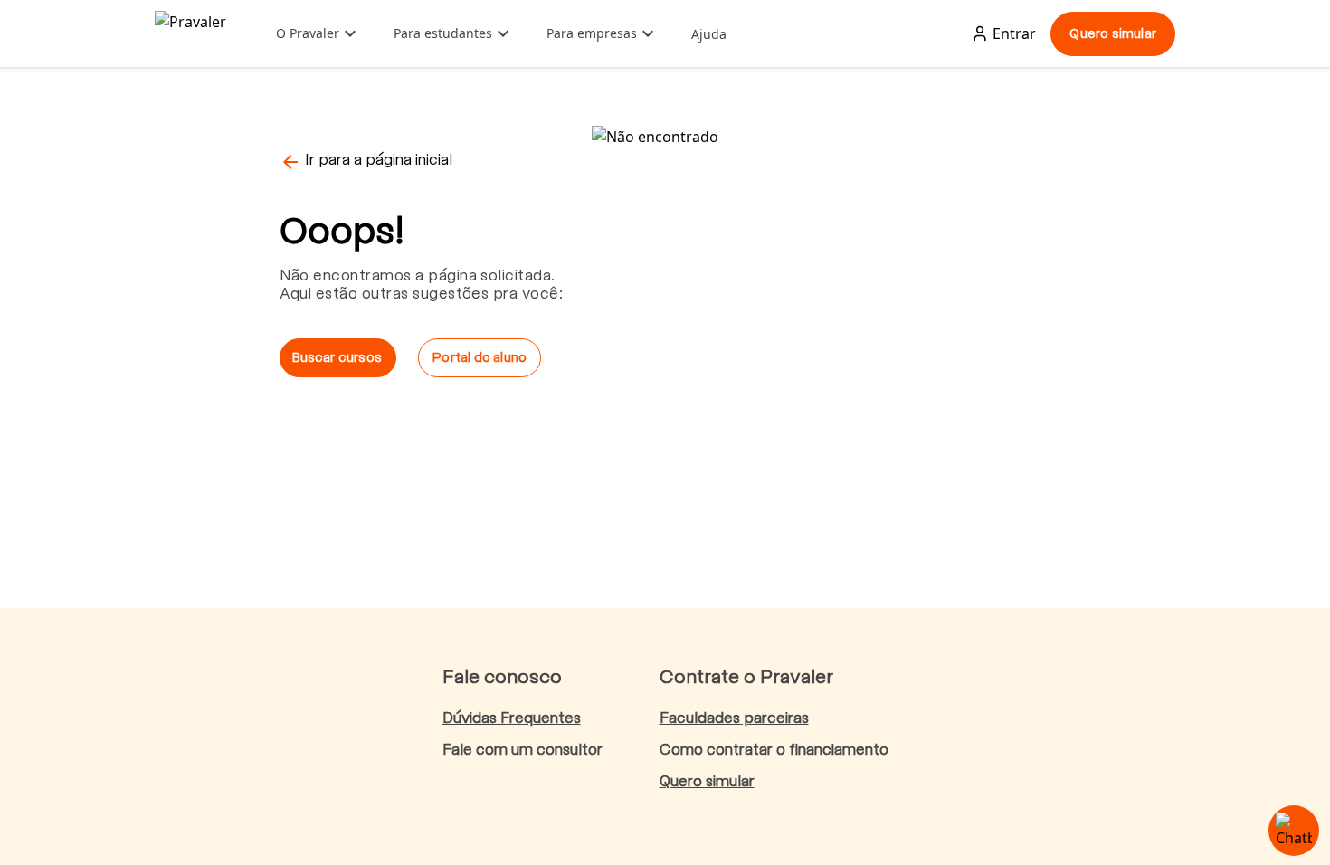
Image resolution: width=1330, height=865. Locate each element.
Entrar (1014, 33)
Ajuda (709, 34)
